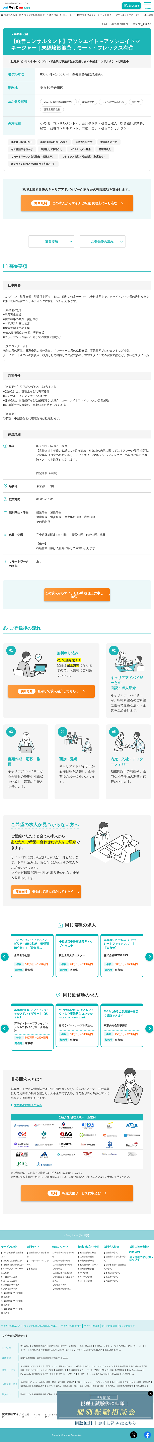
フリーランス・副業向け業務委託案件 (87, 1350)
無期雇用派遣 (98, 1386)
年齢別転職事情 (87, 1260)
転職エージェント (84, 1382)
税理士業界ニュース (89, 1265)
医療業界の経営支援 (125, 1386)
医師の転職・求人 (70, 1386)
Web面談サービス (11, 1285)
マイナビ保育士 (127, 1326)
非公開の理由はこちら (28, 1105)
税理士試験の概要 (88, 1252)
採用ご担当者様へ (139, 1246)
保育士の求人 (85, 1386)
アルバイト (132, 1346)
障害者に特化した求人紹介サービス (55, 1350)
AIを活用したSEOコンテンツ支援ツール (117, 1374)
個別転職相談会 (87, 1269)
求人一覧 (67, 15)
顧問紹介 (146, 1382)
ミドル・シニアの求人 (29, 1350)
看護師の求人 (38, 1386)
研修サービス (25, 1394)
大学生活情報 (123, 1366)
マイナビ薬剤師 (109, 1326)
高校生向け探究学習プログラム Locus (52, 1358)
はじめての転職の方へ (13, 1260)
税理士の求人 (112, 1252)
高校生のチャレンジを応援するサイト (74, 1366)
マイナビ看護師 (91, 1326)
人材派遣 (24, 1382)
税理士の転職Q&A (62, 1289)
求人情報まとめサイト (29, 1366)
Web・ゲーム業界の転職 (40, 1382)
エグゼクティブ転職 (101, 1382)
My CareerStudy (135, 1370)
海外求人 (98, 1346)
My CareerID (25, 1374)
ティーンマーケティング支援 (104, 1366)
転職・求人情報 (86, 1346)
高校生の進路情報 (27, 1358)
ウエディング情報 (46, 1370)
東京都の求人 (112, 1277)
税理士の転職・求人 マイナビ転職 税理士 (24, 15)
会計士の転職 (117, 1382)
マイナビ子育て (93, 1370)
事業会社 (33, 1269)
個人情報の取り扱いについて (141, 1258)
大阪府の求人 (112, 1281)
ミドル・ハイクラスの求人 (115, 1346)
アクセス (36, 1415)
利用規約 (134, 1252)
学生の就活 (24, 1346)
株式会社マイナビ (12, 1415)
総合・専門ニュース (49, 1366)
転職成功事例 (60, 1285)
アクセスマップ (10, 1289)
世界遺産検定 (61, 1370)
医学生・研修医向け (69, 1346)
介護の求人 (110, 1386)
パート (142, 1346)
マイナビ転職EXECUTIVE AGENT (41, 1326)
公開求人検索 (111, 1246)
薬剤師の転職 (25, 1386)
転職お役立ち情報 (88, 1246)
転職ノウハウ (60, 1246)
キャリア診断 (86, 1277)
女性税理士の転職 (62, 1260)
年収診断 (84, 1273)
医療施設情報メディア (42, 1374)
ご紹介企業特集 (87, 1256)
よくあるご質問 (10, 1281)
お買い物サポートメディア (64, 1374)
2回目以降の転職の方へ (13, 1265)
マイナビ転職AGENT (11, 1326)
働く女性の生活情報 (139, 1366)
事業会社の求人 (113, 1273)
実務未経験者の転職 (63, 1265)
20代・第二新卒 (58, 1382)
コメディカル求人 (54, 1386)
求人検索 (53, 15)
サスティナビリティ (52, 1415)
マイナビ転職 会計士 (71, 1326)
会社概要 (25, 1415)
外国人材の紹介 (142, 1386)
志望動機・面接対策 (63, 1273)
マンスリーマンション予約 (88, 1374)
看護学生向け (53, 1346)
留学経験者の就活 (39, 1346)
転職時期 (58, 1269)
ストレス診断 (86, 1281)
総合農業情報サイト (77, 1370)
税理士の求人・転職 (133, 1382)
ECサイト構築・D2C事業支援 (114, 1370)
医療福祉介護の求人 (113, 1350)
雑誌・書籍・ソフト (28, 1370)
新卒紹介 (70, 1382)
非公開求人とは (10, 1277)
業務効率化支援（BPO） (43, 1394)
